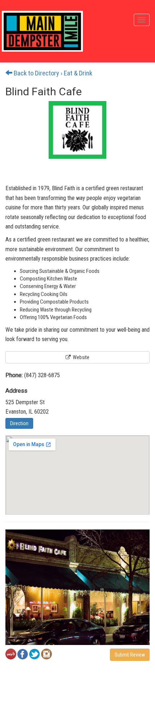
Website (80, 357)
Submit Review (130, 655)
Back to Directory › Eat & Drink (52, 73)
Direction (19, 423)
